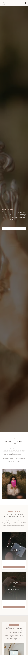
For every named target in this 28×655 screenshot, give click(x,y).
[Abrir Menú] (25, 3)
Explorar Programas (13, 606)
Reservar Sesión (13, 228)
